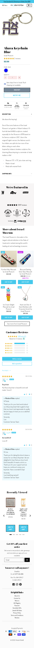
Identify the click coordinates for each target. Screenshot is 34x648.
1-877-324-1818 (18, 574)
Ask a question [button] (17, 364)
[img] (7, 376)
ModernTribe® (20, 640)
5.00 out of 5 (22, 336)
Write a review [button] (17, 359)
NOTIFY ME (17, 95)
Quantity (6, 74)
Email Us (17, 571)
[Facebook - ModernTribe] (13, 584)
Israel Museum (8, 55)
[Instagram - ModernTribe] (17, 584)
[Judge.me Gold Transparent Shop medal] (26, 213)
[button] (17, 25)
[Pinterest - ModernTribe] (20, 584)
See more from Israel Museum (17, 324)
